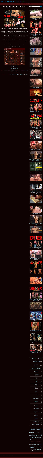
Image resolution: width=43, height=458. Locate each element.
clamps (36, 392)
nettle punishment (36, 408)
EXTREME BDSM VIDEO (12, 7)
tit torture (39, 449)
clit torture (36, 394)
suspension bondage (39, 447)
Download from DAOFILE (14, 66)
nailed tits (36, 377)
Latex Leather (36, 364)
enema (41, 435)
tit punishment (35, 449)
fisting (38, 437)
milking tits (36, 405)
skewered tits (36, 384)
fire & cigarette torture (36, 398)
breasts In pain (31, 434)
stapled (36, 385)
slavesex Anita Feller (36, 411)
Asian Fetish (37, 428)
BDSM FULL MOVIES (36, 358)
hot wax (33, 439)
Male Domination (36, 365)
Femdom (32, 437)
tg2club (31, 449)
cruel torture (19, 70)
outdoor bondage (36, 444)
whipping (40, 450)
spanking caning (36, 412)
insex (41, 439)
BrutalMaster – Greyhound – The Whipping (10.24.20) (20, 74)
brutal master (22, 7)
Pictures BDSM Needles (36, 424)
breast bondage (18, 7)
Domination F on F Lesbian (36, 361)
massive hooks (36, 374)
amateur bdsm (33, 428)
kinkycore (36, 402)
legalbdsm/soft (36, 404)
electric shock (36, 395)
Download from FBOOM (14, 68)
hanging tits (36, 401)
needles (40, 442)
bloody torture (3, 70)
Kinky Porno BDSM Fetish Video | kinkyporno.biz (12, 1)
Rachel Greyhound (37, 446)
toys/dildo (32, 450)
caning (40, 434)
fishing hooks (36, 371)
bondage (7, 70)
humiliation (24, 70)
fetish (22, 70)
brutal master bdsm (15, 70)
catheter (36, 391)
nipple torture (36, 378)
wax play (36, 418)
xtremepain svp (36, 419)
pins (36, 381)
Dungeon (35, 435)
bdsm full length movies (35, 429)
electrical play (38, 435)
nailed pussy (36, 375)
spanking (32, 447)
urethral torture (36, 415)
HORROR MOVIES (36, 421)
